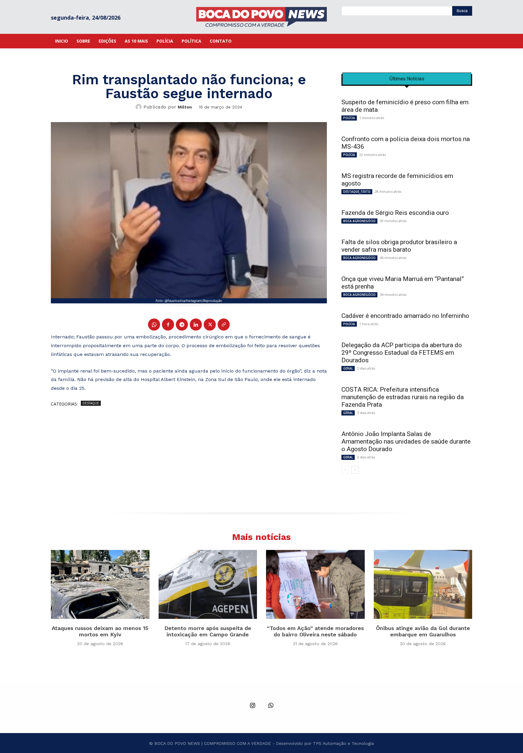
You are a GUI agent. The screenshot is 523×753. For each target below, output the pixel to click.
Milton (185, 107)
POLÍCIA (349, 118)
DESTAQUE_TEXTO (356, 191)
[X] (210, 324)
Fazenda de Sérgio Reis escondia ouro (395, 212)
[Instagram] (252, 705)
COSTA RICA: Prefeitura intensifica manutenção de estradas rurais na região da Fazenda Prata (402, 397)
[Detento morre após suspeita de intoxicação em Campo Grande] (208, 584)
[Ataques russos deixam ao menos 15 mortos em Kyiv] (100, 584)
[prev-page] (345, 470)
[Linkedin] (196, 324)
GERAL (348, 368)
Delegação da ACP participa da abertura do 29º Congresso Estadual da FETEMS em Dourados (401, 352)
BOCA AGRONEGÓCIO (359, 221)
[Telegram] (182, 324)
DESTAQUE (91, 403)
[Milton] (139, 107)
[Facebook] (168, 324)
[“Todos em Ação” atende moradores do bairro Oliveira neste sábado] (315, 584)
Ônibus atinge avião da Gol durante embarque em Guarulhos (423, 631)
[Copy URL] (224, 324)
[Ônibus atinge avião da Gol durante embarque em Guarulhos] (423, 584)
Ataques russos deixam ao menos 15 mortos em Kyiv (100, 631)
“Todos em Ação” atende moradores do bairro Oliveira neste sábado (315, 631)
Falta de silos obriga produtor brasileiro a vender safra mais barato (399, 245)
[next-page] (355, 470)
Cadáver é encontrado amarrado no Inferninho (405, 315)
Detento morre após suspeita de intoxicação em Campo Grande (207, 631)
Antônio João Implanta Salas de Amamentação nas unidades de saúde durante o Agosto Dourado (406, 441)
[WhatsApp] (154, 324)
